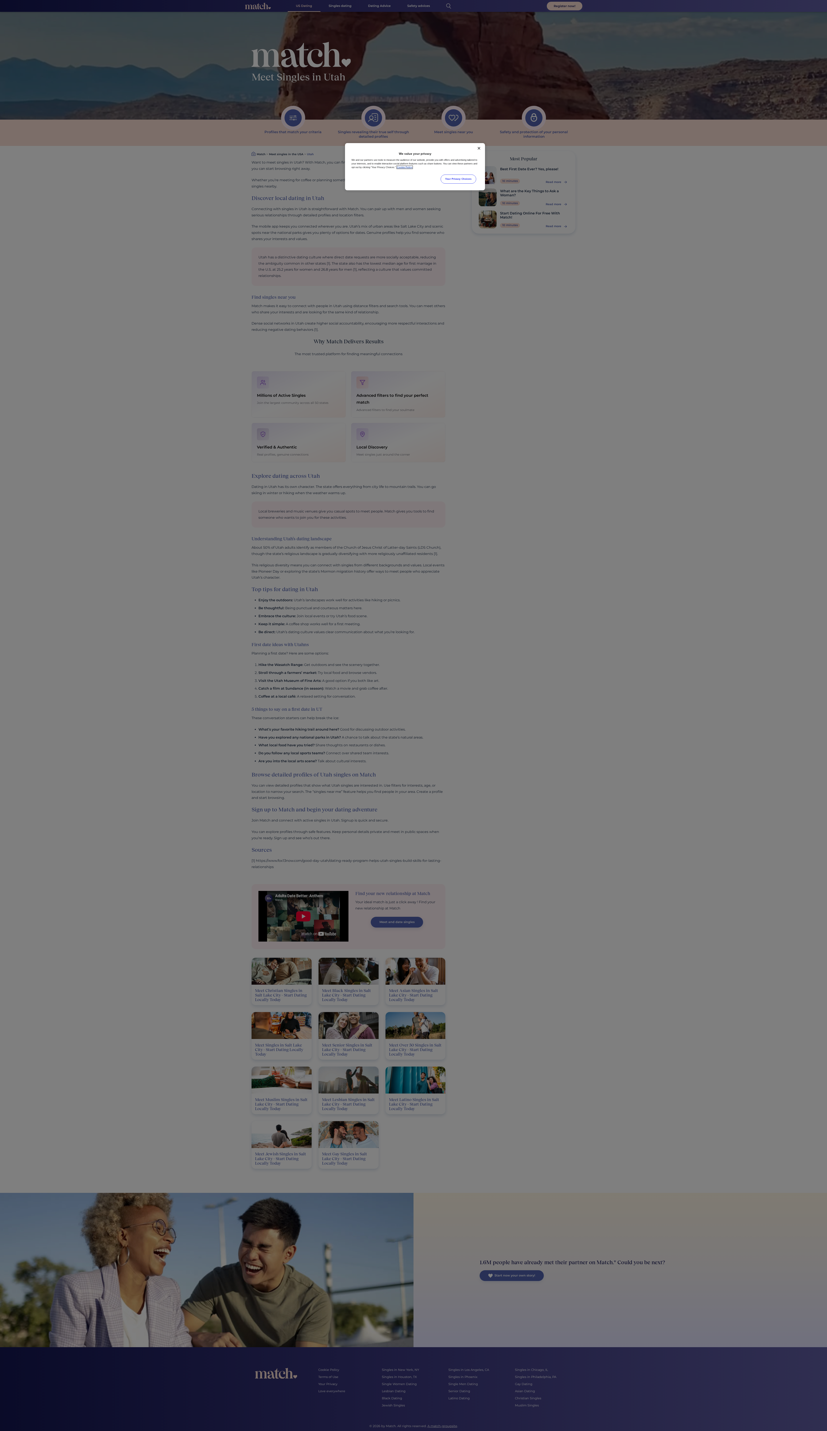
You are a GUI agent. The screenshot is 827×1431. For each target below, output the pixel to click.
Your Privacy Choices (458, 179)
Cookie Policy (404, 167)
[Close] (479, 148)
